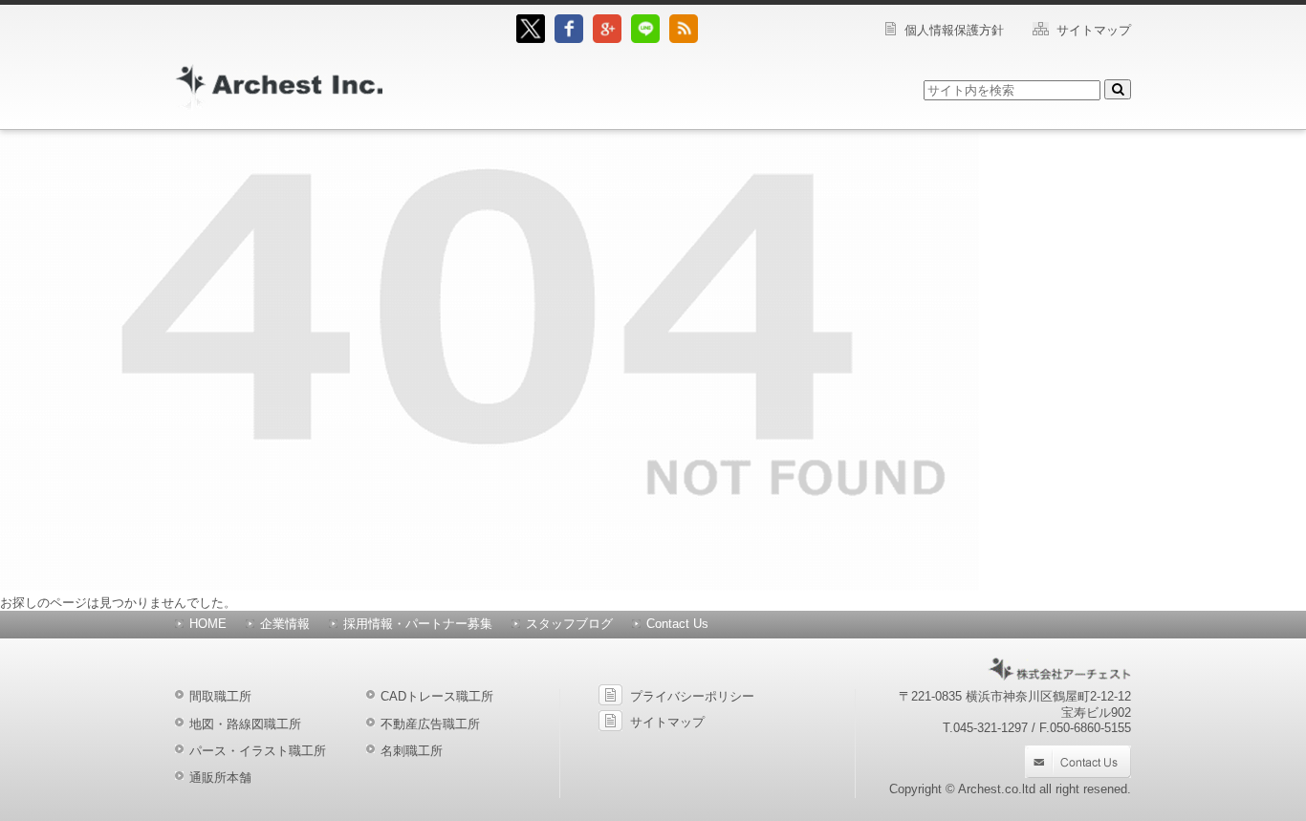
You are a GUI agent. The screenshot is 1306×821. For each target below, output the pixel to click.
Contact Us (677, 623)
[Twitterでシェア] (530, 39)
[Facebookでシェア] (569, 39)
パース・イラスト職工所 (257, 751)
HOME (208, 623)
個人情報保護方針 (954, 30)
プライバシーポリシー (692, 696)
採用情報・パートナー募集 (417, 623)
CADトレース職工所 (437, 696)
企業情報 (285, 623)
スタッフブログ (569, 623)
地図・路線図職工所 (245, 724)
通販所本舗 (220, 777)
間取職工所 (220, 696)
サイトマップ (1093, 30)
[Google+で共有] (607, 39)
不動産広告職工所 (430, 724)
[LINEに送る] (645, 39)
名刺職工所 (412, 751)
